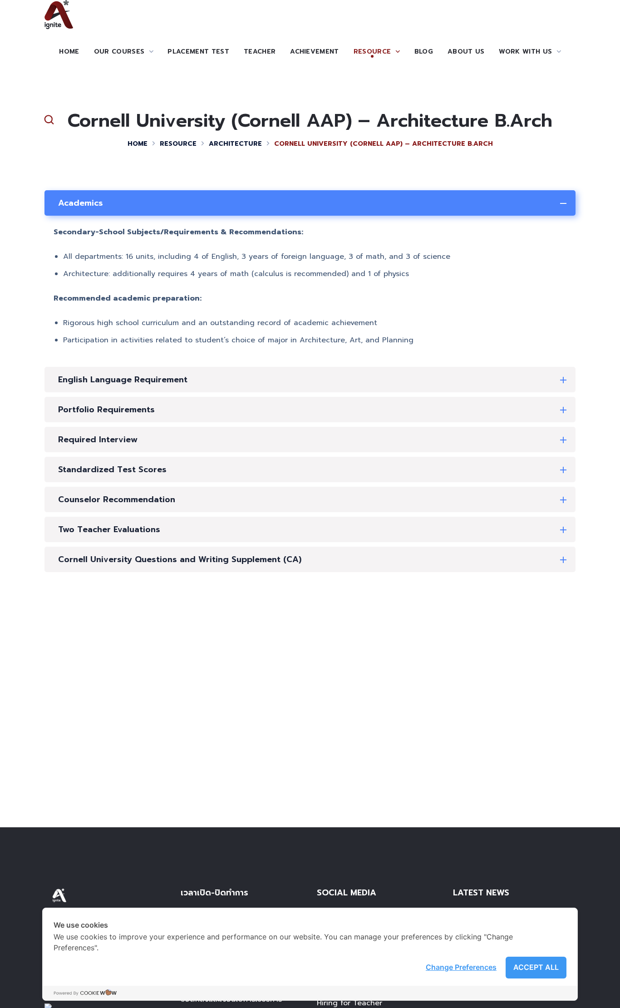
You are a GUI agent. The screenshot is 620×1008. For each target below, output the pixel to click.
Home (138, 143)
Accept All (536, 967)
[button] (49, 120)
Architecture (235, 143)
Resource (178, 143)
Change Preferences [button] (461, 967)
